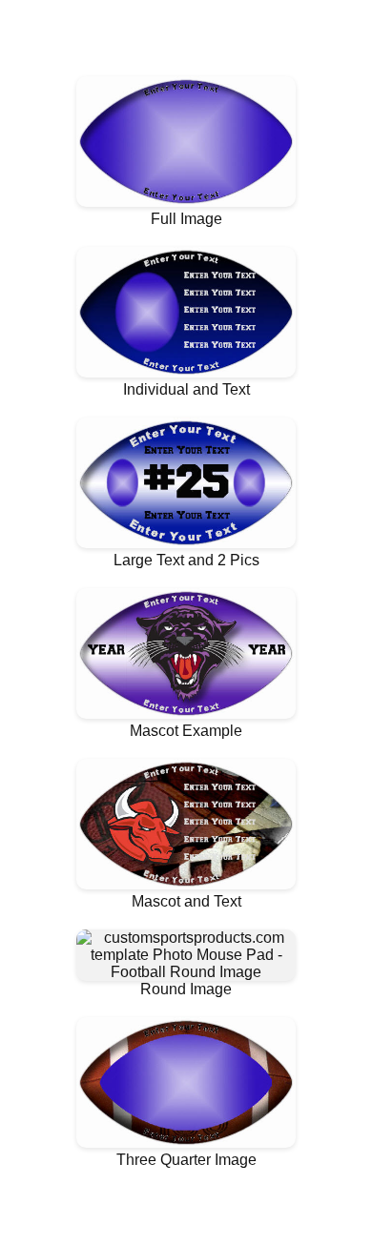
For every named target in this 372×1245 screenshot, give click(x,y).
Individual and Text (186, 389)
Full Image (186, 219)
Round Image (186, 989)
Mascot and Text (186, 901)
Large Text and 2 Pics (186, 560)
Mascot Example (186, 731)
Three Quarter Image (186, 1160)
